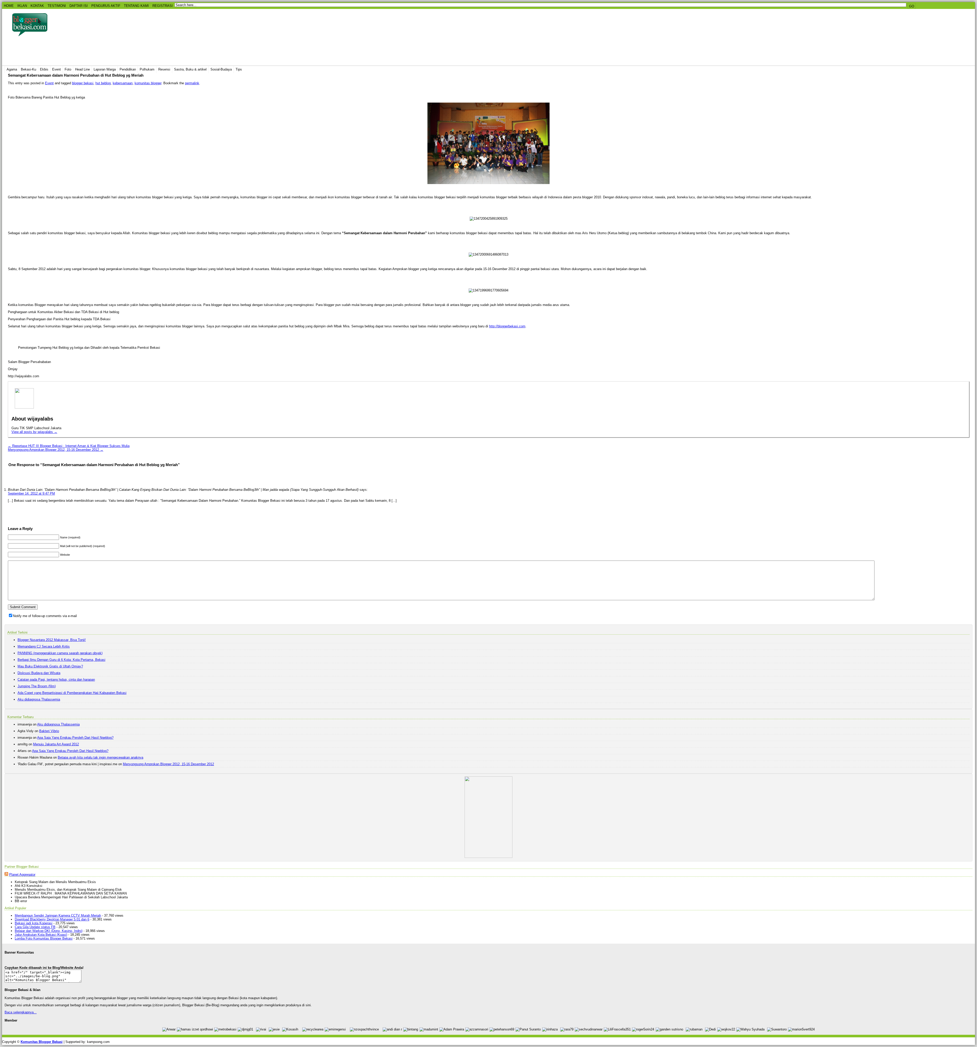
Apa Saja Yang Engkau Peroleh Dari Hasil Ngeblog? (75, 737)
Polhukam (147, 69)
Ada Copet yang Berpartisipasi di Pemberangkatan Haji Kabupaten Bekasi (72, 693)
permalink (192, 83)
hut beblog (103, 83)
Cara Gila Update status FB (35, 927)
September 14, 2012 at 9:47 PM (31, 493)
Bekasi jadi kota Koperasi (33, 923)
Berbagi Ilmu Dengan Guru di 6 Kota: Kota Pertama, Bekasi (61, 660)
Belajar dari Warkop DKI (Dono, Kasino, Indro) (48, 931)
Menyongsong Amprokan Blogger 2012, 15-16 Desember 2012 (55, 450)
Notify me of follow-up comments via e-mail (45, 616)
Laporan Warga (105, 69)
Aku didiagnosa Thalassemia (39, 699)
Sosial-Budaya (221, 69)
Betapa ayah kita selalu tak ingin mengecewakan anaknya (100, 757)
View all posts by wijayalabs (34, 432)
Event (56, 69)
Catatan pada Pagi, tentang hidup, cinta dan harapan (56, 679)
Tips (239, 69)
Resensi (164, 69)
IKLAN (22, 6)
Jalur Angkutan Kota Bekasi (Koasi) (41, 935)
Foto (68, 69)
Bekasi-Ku (28, 69)
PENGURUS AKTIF (105, 6)
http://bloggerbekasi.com (507, 326)
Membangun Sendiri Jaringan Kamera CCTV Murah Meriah (58, 915)
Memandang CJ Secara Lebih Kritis (44, 646)
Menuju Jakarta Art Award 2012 (56, 744)
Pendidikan (128, 69)
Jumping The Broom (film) (37, 686)
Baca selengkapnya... (21, 1012)
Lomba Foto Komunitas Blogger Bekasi (44, 938)
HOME (9, 6)
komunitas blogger (148, 83)
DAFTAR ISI (78, 6)
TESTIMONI (57, 6)
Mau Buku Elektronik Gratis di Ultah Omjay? (50, 666)
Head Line (82, 69)
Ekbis (44, 69)
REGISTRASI (162, 6)
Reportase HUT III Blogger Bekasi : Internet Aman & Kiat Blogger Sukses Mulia (69, 446)
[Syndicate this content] (6, 874)
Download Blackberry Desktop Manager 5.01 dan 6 (52, 919)
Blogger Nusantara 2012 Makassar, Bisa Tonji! (52, 640)
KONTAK (37, 6)
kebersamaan (123, 83)
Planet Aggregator (22, 874)
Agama (12, 69)
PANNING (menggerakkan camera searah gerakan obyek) (60, 653)
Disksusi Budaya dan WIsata (39, 673)
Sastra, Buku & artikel (190, 69)
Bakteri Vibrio (49, 731)
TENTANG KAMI (136, 6)
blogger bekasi (82, 83)
